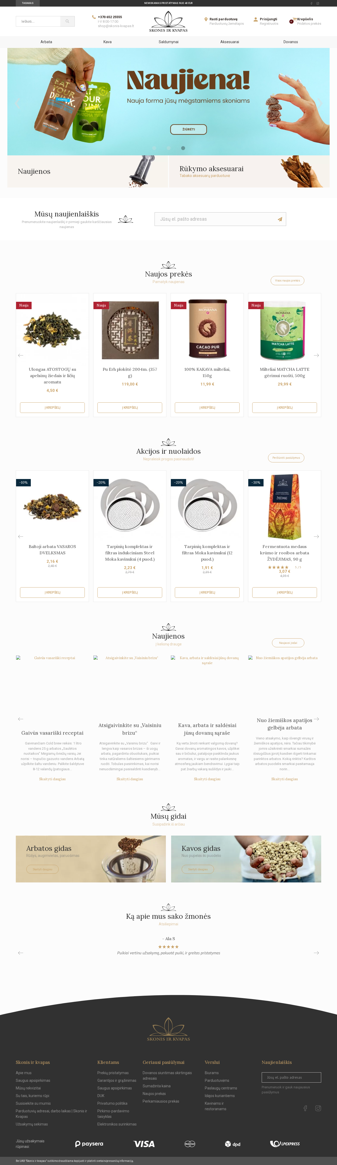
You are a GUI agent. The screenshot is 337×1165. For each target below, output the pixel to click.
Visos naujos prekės (287, 280)
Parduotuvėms (217, 1080)
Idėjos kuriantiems (220, 1096)
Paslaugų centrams (221, 1088)
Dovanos (291, 42)
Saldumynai (169, 42)
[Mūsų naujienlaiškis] (280, 219)
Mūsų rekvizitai (28, 1088)
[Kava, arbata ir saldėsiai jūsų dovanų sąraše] (207, 681)
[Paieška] (67, 21)
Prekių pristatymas (113, 1073)
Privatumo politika (112, 1103)
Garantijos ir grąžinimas (116, 1080)
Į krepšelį (52, 407)
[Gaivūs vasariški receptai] (52, 681)
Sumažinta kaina (157, 1086)
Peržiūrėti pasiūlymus (286, 458)
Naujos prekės (154, 1094)
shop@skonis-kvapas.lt (116, 26)
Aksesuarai (229, 42)
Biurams (212, 1073)
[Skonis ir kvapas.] (168, 1029)
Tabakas (27, 3)
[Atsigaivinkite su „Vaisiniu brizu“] (129, 681)
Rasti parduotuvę (223, 19)
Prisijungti (268, 19)
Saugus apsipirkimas (33, 1080)
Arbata (46, 42)
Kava (107, 42)
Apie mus (24, 1073)
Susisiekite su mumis (33, 1103)
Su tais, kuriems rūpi (32, 1096)
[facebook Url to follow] (311, 3)
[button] (316, 355)
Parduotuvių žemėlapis (227, 24)
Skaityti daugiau (52, 779)
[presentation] (17, 101)
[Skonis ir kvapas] (168, 21)
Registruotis (269, 24)
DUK (100, 1096)
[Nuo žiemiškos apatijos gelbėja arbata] (284, 681)
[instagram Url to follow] (317, 3)
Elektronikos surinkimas (117, 1124)
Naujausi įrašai (288, 643)
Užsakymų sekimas (32, 1124)
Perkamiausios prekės (161, 1101)
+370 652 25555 (110, 17)
